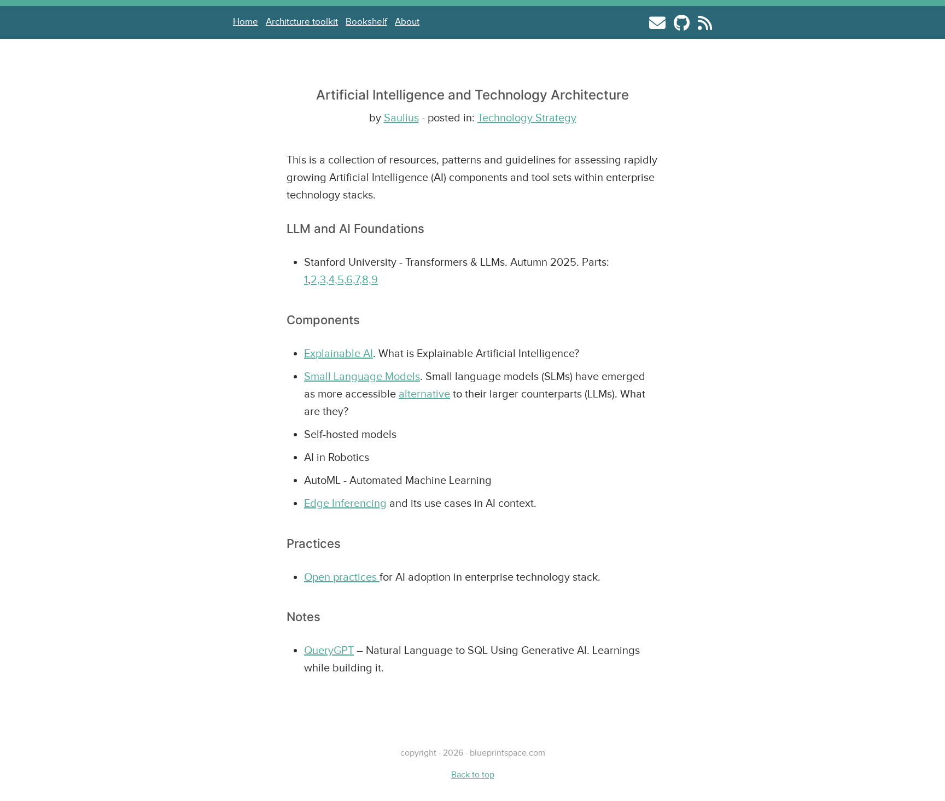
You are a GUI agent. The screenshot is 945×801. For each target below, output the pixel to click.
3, (324, 279)
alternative (424, 394)
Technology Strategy (526, 118)
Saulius (401, 118)
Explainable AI (338, 353)
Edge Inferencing (345, 503)
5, (341, 279)
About (407, 21)
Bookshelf (366, 21)
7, (358, 279)
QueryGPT (329, 650)
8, (366, 279)
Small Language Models (362, 376)
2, (315, 279)
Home (245, 21)
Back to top (472, 774)
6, (350, 279)
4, (333, 279)
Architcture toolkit (302, 21)
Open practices (342, 577)
